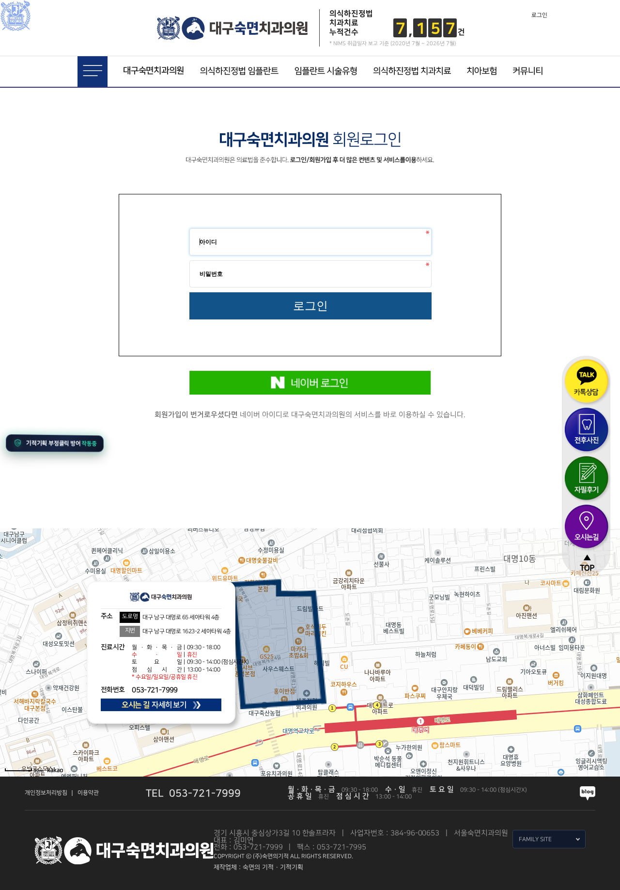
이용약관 (88, 793)
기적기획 (291, 867)
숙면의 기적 (258, 867)
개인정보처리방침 (46, 793)
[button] (54, 443)
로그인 (539, 15)
